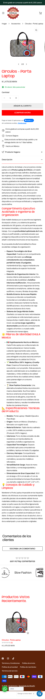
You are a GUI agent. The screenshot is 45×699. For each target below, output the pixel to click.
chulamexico (13, 686)
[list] (22, 47)
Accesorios (15, 24)
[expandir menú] (3, 13)
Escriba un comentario (22, 549)
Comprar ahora (22, 113)
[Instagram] (8, 658)
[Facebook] (2, 658)
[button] (40, 13)
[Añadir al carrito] (28, 633)
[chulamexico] (13, 13)
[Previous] (18, 64)
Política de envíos (28, 663)
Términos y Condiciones (11, 663)
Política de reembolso (28, 667)
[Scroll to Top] (40, 686)
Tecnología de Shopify (26, 686)
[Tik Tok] (13, 658)
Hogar (4, 24)
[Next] (26, 64)
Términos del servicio (10, 671)
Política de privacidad (10, 667)
